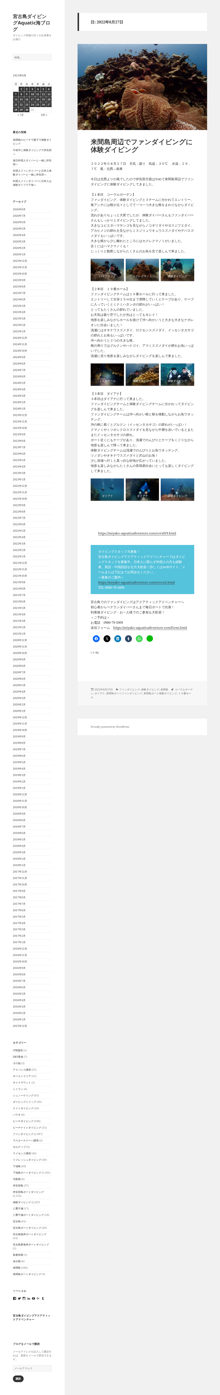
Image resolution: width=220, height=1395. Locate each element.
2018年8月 (19, 820)
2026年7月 (19, 216)
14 (15, 99)
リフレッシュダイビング (27, 1160)
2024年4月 (19, 389)
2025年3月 (19, 318)
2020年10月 (20, 653)
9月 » (44, 115)
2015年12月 (20, 1026)
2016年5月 (19, 994)
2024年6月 (19, 376)
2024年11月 (20, 344)
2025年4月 (19, 312)
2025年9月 (19, 280)
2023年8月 (19, 441)
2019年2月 (19, 781)
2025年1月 (19, 331)
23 (26, 104)
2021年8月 (19, 588)
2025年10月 (20, 273)
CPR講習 (18, 1050)
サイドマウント (22, 1082)
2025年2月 (19, 325)
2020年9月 (19, 659)
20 (48, 99)
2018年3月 (19, 852)
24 (32, 104)
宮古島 (17, 1221)
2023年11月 (20, 421)
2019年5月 (19, 762)
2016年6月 (19, 987)
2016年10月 (20, 961)
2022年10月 (20, 499)
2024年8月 (19, 363)
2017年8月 (19, 897)
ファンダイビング (23, 1134)
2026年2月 (19, 248)
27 (48, 104)
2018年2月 (19, 859)
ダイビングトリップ (24, 1102)
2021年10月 (20, 576)
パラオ (17, 1115)
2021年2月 (19, 627)
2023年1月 (19, 479)
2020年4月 (19, 691)
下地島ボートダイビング (27, 1172)
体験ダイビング (22, 1202)
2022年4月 (19, 537)
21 (15, 104)
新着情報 (18, 1255)
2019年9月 (19, 736)
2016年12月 (20, 948)
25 (37, 104)
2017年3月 (19, 929)
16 (26, 99)
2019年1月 (19, 788)
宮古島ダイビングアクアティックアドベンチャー (31, 1317)
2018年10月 (20, 807)
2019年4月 (19, 768)
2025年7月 (19, 293)
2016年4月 (19, 1000)
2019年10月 (20, 730)
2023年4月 (19, 466)
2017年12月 (20, 871)
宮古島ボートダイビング (27, 1228)
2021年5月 (19, 608)
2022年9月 (19, 505)
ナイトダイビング (23, 1108)
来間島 (17, 1267)
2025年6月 (19, 299)
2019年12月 (20, 717)
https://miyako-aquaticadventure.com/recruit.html (136, 582)
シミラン (18, 1089)
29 (21, 110)
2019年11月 (20, 723)
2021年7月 (19, 595)
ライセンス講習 (22, 1153)
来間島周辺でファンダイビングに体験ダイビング (142, 145)
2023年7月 (19, 447)
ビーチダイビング (23, 1121)
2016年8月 (19, 974)
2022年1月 (19, 556)
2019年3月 (19, 775)
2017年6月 (19, 910)
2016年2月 (19, 1013)
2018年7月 (19, 826)
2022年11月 (20, 492)
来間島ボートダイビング (27, 1274)
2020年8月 (19, 666)
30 (26, 110)
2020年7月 (19, 672)
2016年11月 (20, 955)
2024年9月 (19, 357)
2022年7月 (19, 518)
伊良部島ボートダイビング (28, 1192)
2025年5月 (19, 306)
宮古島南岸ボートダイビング (29, 1234)
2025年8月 (19, 286)
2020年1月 (19, 711)
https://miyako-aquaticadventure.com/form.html (150, 627)
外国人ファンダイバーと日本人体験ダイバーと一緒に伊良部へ (32, 172)
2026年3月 (19, 241)
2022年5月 (19, 531)
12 (43, 94)
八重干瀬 (18, 1208)
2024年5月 (19, 383)
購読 (18, 1378)
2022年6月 (19, 524)
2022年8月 (19, 511)
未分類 (17, 1261)
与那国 (17, 1179)
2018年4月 (19, 846)
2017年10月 (20, 884)
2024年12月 (20, 338)
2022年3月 (19, 543)
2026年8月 (19, 209)
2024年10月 (20, 351)
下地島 (17, 1166)
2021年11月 (20, 569)
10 (32, 94)
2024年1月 (19, 408)
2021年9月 (19, 582)
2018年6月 (19, 833)
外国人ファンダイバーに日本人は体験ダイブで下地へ (32, 183)
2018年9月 (19, 814)
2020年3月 (19, 698)
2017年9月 (19, 891)
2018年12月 (20, 794)
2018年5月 (19, 839)
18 (37, 99)
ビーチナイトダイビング (27, 1127)
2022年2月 (19, 550)
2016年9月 (19, 968)
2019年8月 (19, 743)
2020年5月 (19, 685)
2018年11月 (20, 801)
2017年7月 (19, 904)
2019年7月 (19, 749)
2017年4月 (19, 923)
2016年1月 (19, 1019)
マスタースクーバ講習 (26, 1140)
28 (15, 110)
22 (21, 104)
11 (37, 94)
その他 (17, 1063)
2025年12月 (20, 261)
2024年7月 (19, 370)
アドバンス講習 (22, 1069)
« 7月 (21, 115)
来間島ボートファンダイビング (124, 693)
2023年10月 (20, 428)
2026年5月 (19, 228)
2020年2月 (19, 704)
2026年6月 (19, 222)
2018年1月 (19, 865)
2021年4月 (19, 614)
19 (43, 99)
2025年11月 (20, 267)
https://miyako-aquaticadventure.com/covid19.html (137, 533)
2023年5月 (19, 460)
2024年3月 (19, 396)
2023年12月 (20, 415)
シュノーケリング (23, 1095)
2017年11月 (20, 878)
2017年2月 (19, 936)
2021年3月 (19, 621)
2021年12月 (20, 563)
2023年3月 (19, 473)
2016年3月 (19, 1006)
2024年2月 (19, 402)
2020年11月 (20, 646)
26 (43, 104)
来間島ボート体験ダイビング (160, 693)
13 (48, 94)
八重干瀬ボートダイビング (28, 1215)
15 (21, 99)
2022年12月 (20, 486)
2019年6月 (19, 756)
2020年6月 (19, 679)
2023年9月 (19, 434)
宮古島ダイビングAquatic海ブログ (31, 22)
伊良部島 (18, 1185)
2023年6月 (19, 453)
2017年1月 (19, 942)
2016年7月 (19, 981)
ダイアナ (100, 693)
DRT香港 (18, 1057)
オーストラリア (22, 1076)
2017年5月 (19, 916)
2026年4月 (19, 235)
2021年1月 (19, 633)
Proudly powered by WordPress (110, 727)
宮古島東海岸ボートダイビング (31, 1244)
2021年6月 (19, 601)
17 (32, 99)
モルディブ (19, 1147)
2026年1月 (19, 254)
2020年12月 (20, 640)
